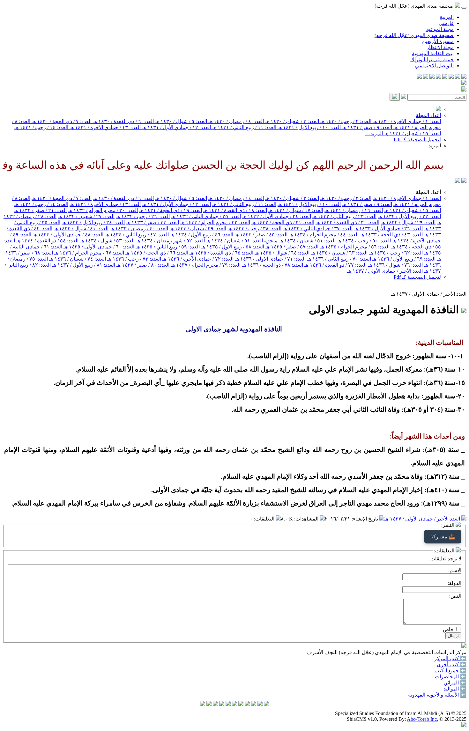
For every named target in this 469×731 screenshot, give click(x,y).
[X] (451, 77)
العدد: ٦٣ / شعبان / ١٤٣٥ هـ (339, 252)
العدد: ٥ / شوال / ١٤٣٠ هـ (180, 121)
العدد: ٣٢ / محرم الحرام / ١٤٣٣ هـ (215, 222)
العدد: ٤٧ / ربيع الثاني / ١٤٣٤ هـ (137, 234)
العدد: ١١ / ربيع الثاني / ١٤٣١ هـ (243, 127)
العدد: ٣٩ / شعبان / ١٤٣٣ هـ (197, 228)
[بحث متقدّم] (403, 97)
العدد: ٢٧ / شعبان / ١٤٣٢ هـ (86, 216)
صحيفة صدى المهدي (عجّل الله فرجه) (414, 35)
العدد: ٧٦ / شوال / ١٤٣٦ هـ (395, 265)
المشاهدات (306, 518)
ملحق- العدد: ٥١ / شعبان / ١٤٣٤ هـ (242, 240)
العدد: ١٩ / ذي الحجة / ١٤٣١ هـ (170, 210)
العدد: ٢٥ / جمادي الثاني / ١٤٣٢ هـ (206, 216)
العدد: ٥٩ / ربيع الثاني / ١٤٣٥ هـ (168, 246)
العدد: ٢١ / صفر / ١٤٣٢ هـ (40, 210)
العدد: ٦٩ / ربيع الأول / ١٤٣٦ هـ (403, 259)
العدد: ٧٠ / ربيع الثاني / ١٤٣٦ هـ (339, 259)
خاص (448, 629)
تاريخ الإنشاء (365, 518)
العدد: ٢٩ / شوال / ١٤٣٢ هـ (408, 222)
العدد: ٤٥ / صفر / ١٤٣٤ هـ (260, 234)
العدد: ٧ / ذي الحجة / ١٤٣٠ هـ (61, 121)
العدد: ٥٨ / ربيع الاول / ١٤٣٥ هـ (232, 246)
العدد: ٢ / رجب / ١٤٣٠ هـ (345, 121)
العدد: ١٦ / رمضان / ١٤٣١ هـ (353, 210)
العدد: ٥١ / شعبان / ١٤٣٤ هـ (307, 240)
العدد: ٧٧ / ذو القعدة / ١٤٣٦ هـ (335, 265)
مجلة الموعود (440, 29)
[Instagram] (444, 77)
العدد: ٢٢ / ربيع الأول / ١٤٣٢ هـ (409, 216)
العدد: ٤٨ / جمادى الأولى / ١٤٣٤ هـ (68, 234)
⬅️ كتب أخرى (451, 664)
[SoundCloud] (432, 77)
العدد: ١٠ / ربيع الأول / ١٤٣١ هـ (308, 127)
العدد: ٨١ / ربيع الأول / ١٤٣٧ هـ (83, 265)
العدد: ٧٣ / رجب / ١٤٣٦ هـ (134, 259)
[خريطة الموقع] (419, 77)
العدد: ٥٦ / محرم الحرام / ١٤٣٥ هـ (355, 246)
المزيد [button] (434, 145)
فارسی (446, 23)
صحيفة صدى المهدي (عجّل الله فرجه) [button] (415, 6)
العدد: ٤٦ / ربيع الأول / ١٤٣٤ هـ (201, 234)
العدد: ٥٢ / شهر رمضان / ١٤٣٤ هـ (170, 240)
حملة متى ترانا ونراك (432, 59)
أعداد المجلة (428, 115)
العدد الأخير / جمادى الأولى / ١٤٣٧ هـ (385, 271)
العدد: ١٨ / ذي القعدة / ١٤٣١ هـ (235, 210)
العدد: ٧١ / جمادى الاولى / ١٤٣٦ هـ (270, 259)
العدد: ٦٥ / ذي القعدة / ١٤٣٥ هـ (221, 252)
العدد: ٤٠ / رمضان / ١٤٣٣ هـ (139, 228)
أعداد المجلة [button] (428, 192)
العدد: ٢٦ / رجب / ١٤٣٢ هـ (143, 216)
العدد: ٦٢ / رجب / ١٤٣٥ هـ (396, 252)
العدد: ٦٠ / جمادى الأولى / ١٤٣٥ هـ (98, 246)
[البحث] (395, 97)
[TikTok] (425, 77)
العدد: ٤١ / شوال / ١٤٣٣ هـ (81, 228)
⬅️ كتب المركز (450, 658)
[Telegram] (457, 77)
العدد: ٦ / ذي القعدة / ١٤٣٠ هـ (123, 121)
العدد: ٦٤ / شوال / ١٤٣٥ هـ (282, 252)
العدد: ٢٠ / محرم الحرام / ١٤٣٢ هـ (103, 210)
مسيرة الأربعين (438, 41)
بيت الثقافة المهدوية (433, 53)
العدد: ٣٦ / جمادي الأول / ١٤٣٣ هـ (388, 228)
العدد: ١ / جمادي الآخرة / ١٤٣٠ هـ (406, 121)
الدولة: (454, 583)
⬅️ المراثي (454, 682)
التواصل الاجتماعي (434, 65)
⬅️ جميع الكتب (450, 670)
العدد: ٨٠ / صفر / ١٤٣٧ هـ (142, 265)
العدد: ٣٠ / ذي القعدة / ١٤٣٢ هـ (347, 222)
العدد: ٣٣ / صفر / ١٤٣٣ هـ (152, 222)
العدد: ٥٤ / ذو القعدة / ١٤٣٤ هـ (47, 240)
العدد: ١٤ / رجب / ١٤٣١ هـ (41, 127)
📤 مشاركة (442, 536)
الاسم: (454, 570)
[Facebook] (463, 77)
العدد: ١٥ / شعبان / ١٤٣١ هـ (412, 133)
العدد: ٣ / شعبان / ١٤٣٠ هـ (291, 121)
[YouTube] (438, 77)
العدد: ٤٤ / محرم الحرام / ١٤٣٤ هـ (324, 234)
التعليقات (264, 518)
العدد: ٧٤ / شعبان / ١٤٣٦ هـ (77, 259)
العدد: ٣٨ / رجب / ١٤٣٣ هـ (254, 228)
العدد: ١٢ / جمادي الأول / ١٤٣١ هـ (176, 127)
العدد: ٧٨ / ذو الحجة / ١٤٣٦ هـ (272, 265)
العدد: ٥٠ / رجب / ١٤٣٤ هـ (364, 240)
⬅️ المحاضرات (450, 676)
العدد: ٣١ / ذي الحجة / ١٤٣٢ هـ (282, 222)
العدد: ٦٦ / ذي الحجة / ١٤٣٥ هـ (156, 252)
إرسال (453, 635)
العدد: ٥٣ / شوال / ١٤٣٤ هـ (107, 240)
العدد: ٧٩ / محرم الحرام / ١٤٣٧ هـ (206, 265)
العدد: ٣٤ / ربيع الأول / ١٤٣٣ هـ (93, 222)
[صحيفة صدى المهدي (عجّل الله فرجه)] (457, 181)
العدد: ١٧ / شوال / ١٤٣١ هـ (295, 210)
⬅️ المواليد (454, 688)
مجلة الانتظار (440, 47)
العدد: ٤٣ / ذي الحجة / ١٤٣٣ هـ (391, 234)
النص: (455, 596)
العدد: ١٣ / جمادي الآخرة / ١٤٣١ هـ (104, 127)
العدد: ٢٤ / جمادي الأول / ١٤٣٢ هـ (276, 216)
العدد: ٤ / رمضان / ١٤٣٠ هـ (235, 121)
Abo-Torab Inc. (422, 719)
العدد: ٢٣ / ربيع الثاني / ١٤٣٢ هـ (344, 216)
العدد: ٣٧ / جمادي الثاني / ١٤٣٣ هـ (318, 228)
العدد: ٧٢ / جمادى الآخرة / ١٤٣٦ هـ (198, 259)
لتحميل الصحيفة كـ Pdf (417, 139)
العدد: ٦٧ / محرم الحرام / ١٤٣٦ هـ (89, 252)
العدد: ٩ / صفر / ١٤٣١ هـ (366, 127)
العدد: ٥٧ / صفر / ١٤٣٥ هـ (291, 246)
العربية (447, 17)
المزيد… (374, 133)
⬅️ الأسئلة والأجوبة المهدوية (437, 695)
